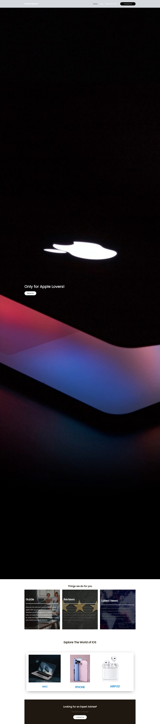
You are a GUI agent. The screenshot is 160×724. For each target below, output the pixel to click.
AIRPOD (115, 686)
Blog (101, 4)
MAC (45, 686)
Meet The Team (111, 4)
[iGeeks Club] (31, 4)
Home (95, 4)
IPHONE (80, 687)
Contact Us (80, 717)
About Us (30, 293)
